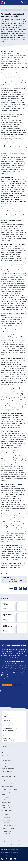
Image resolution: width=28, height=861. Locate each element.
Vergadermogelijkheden (8, 768)
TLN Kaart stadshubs (8, 828)
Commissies (5, 755)
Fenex (3, 794)
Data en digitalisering (6, 10)
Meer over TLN (18, 685)
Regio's (4, 763)
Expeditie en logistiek (7, 792)
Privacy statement (15, 852)
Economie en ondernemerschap (10, 789)
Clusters (4, 752)
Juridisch (4, 799)
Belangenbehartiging (7, 750)
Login (21, 2)
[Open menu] (25, 2)
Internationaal (5, 797)
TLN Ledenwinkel (6, 831)
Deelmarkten (5, 758)
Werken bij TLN (6, 774)
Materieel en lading (7, 802)
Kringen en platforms (7, 760)
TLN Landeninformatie (8, 833)
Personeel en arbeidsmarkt (8, 810)
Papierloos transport (17, 10)
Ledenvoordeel (6, 817)
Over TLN (4, 746)
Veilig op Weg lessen (7, 771)
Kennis (4, 780)
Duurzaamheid (5, 805)
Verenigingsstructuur (7, 766)
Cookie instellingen (5, 852)
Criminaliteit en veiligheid (8, 784)
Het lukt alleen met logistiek (9, 776)
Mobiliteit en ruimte (7, 807)
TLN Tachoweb (6, 823)
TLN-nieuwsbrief (5, 855)
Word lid (6, 685)
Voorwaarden (13, 855)
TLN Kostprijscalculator (9, 825)
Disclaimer (18, 849)
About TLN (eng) (11, 849)
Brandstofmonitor (7, 820)
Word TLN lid (5, 814)
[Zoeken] (18, 2)
